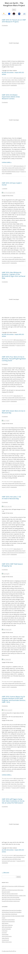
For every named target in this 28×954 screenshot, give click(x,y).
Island (13, 81)
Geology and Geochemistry (8, 921)
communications (13, 780)
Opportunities (5, 934)
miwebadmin (14, 85)
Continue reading (7, 162)
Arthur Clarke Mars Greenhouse (9, 914)
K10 (16, 81)
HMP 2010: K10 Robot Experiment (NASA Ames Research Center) (11, 97)
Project (18, 83)
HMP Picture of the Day (7, 925)
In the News (4, 930)
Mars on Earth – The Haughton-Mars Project (14, 4)
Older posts (5, 872)
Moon (6, 83)
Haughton (20, 79)
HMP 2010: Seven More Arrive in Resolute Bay (13, 412)
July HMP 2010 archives (8, 72)
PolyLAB (15, 786)
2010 (6, 79)
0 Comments (5, 25)
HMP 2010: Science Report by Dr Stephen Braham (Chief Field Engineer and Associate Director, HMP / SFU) (14, 699)
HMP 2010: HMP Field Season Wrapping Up (12, 565)
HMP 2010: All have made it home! (12, 184)
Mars (18, 81)
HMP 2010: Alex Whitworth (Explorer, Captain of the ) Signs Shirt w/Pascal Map (13, 275)
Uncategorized (5, 940)
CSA (22, 780)
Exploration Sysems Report (8, 919)
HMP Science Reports (19, 78)
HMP (24, 79)
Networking (4, 786)
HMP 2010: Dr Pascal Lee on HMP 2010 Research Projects (14, 21)
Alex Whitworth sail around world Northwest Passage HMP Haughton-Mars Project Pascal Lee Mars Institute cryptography (14, 343)
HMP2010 (9, 81)
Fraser (12, 782)
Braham (7, 780)
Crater (12, 79)
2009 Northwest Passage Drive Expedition (11, 910)
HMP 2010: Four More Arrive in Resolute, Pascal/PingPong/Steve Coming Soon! (14, 359)
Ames (9, 79)
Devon (16, 79)
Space (3, 787)
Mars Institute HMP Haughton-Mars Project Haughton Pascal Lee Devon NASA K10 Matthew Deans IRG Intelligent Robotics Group (13, 169)
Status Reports (17, 257)
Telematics (7, 787)
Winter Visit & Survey (7, 942)
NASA (10, 83)
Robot (22, 83)
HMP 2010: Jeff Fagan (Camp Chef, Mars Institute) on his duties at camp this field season (13, 801)
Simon (23, 786)
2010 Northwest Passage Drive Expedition (11, 912)
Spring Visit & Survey (7, 936)
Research (19, 786)
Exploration (8, 782)
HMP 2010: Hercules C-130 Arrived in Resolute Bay (11, 498)
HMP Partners (5, 923)
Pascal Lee (14, 83)
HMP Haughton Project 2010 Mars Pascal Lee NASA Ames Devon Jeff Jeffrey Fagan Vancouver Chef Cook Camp (13, 859)
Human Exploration (6, 929)
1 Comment (4, 188)
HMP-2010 (4, 81)
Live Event (4, 932)
